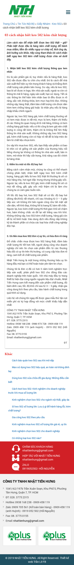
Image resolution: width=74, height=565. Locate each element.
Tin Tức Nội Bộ (26, 23)
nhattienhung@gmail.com (28, 520)
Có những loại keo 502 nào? (26, 438)
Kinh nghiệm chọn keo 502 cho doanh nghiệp (36, 431)
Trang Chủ (9, 23)
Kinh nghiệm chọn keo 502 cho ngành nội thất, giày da (40, 399)
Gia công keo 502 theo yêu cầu (28, 417)
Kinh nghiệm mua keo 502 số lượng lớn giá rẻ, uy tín (39, 424)
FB (44, 561)
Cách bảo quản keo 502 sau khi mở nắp (33, 360)
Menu (68, 12)
